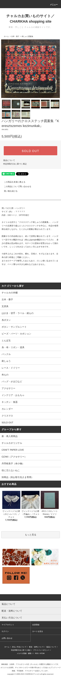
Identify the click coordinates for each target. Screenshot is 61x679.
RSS (36, 653)
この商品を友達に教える (14, 182)
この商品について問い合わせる (17, 186)
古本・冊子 (15, 36)
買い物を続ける (11, 191)
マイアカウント (8, 625)
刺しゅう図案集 (27, 36)
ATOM (42, 653)
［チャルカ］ (34, 664)
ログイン (5, 631)
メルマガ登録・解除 (24, 653)
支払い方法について (19, 647)
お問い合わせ (7, 638)
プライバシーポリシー (41, 650)
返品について (9, 160)
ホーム (6, 36)
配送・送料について (36, 647)
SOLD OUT (30, 151)
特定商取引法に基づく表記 (15, 164)
